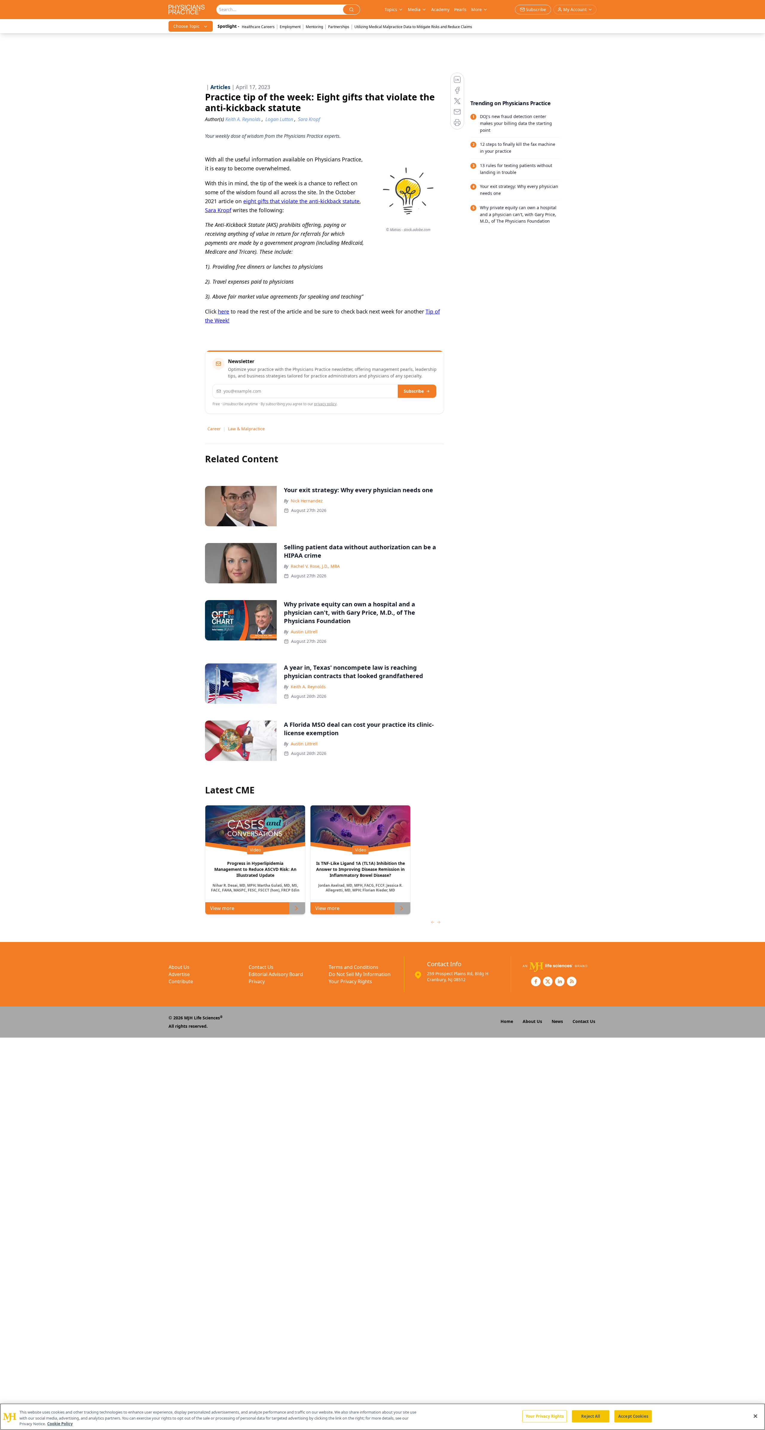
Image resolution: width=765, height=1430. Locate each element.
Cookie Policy (60, 1423)
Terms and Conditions (353, 967)
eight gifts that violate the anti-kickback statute (301, 201)
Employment (290, 26)
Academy (440, 9)
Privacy (257, 981)
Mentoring (314, 26)
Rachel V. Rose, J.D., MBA (315, 566)
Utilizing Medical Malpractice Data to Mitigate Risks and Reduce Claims (413, 26)
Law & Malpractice (246, 429)
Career (214, 429)
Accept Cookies (633, 1416)
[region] (382, 1416)
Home (507, 1021)
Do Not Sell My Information (360, 974)
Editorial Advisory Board (276, 974)
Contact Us (261, 967)
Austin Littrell (304, 631)
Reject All (590, 1416)
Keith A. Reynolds (308, 686)
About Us (179, 967)
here (223, 311)
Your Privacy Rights (350, 981)
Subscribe (414, 391)
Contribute (181, 981)
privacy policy (325, 403)
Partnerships (338, 26)
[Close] (755, 1416)
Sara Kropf (218, 210)
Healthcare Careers (258, 26)
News (557, 1021)
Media (414, 9)
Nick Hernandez (307, 501)
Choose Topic (186, 26)
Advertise (179, 974)
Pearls (460, 9)
